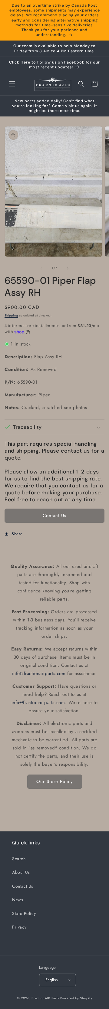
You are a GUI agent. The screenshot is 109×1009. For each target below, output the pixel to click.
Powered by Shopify (76, 998)
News (17, 900)
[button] (12, 83)
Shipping (11, 315)
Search (19, 859)
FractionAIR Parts (45, 998)
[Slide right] (67, 268)
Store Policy (24, 913)
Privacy (19, 927)
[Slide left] (41, 268)
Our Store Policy (54, 781)
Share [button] (17, 534)
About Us (21, 872)
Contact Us (54, 515)
